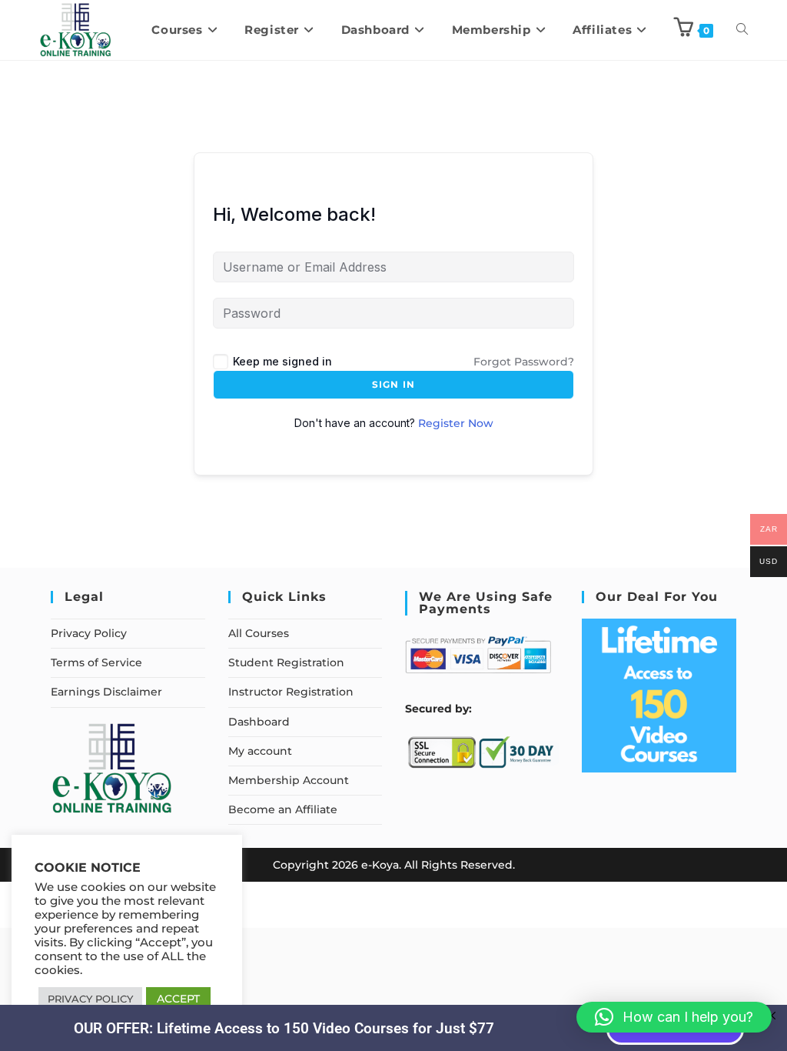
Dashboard (259, 722)
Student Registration (286, 662)
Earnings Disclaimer (106, 692)
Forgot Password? (523, 362)
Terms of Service (96, 662)
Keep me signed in (282, 361)
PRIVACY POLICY (90, 999)
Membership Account (288, 780)
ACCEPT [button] (178, 999)
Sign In (393, 384)
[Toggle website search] (742, 30)
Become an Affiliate (282, 809)
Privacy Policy (89, 633)
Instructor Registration (291, 692)
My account (260, 751)
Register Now (455, 423)
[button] (674, 1017)
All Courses (258, 633)
